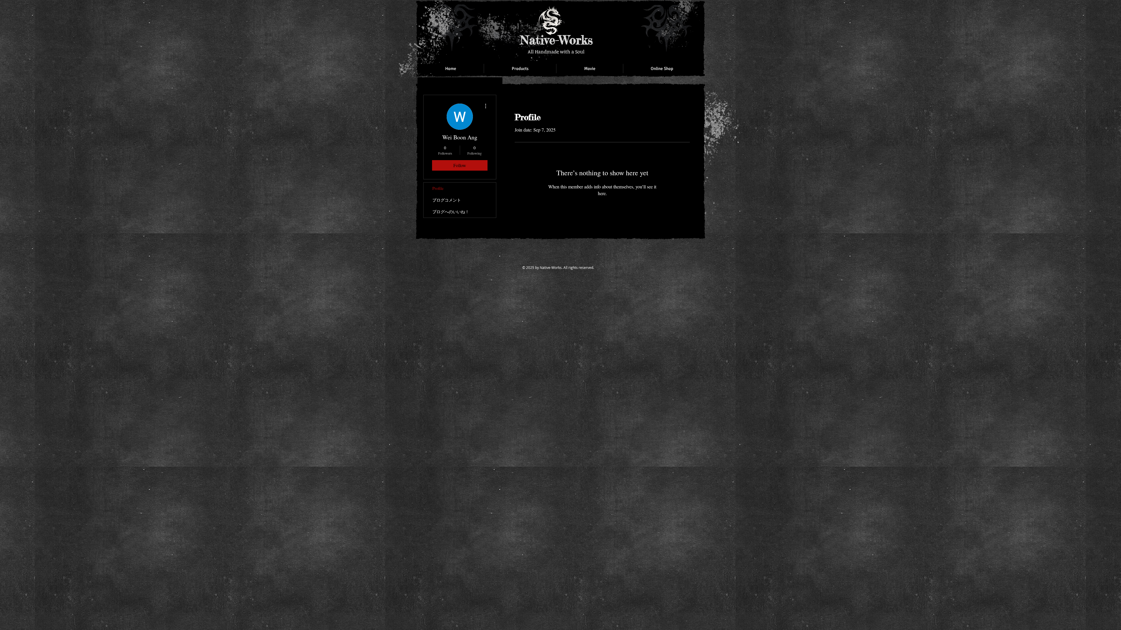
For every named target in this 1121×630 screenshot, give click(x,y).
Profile (437, 188)
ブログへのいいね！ (450, 211)
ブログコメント (446, 200)
